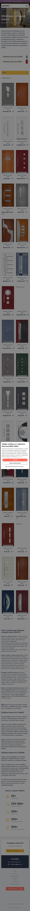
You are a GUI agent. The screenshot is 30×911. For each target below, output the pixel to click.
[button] (15, 466)
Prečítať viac (20, 456)
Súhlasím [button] (15, 460)
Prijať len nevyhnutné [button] (15, 463)
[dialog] (15, 455)
